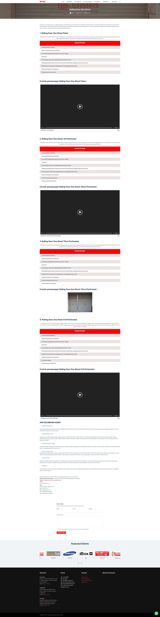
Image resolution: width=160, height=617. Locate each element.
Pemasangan (114, 1)
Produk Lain (105, 1)
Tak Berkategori (86, 12)
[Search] (119, 1)
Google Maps (47, 583)
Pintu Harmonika (77, 1)
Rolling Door (97, 1)
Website (90, 508)
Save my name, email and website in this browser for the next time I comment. (73, 529)
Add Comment (60, 514)
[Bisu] (116, 127)
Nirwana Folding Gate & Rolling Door (52, 480)
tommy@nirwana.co (44, 483)
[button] (80, 106)
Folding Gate (69, 1)
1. (47, 130)
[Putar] (42, 127)
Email (74, 508)
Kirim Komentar (61, 532)
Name (58, 508)
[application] (80, 107)
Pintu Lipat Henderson (88, 1)
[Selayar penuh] (118, 127)
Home (63, 1)
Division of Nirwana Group (58, 614)
